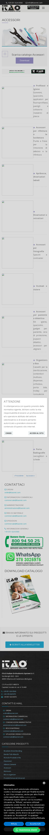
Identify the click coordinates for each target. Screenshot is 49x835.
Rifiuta (14, 824)
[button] (26, 829)
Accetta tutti (35, 824)
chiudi (8, 433)
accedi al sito (36, 433)
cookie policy (30, 797)
